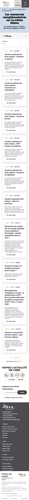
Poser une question (9, 457)
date (3, 43)
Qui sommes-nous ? (7, 444)
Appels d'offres (6, 448)
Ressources (5, 437)
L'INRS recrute (6, 446)
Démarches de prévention (9, 431)
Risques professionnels (8, 427)
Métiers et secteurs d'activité (9, 429)
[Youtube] (17, 375)
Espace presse (6, 450)
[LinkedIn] (6, 375)
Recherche (18, 5)
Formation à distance (7, 468)
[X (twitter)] (12, 375)
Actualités (4, 435)
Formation (5, 433)
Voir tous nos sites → (7, 471)
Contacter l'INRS (8, 459)
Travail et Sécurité (7, 466)
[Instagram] (22, 375)
